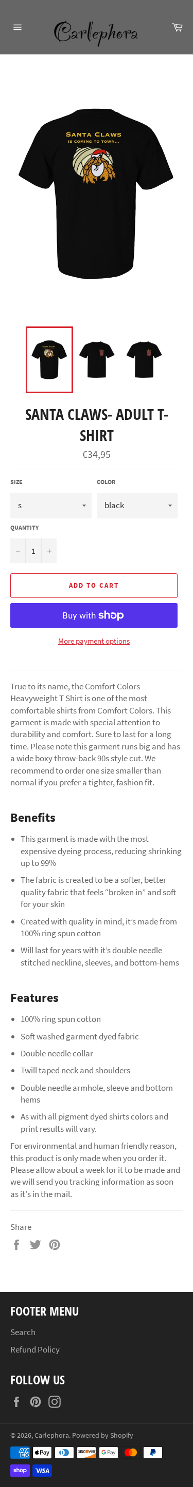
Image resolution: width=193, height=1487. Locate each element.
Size (16, 482)
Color (106, 482)
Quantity (24, 527)
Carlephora (51, 1435)
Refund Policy (35, 1349)
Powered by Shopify (102, 1435)
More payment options (94, 641)
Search (23, 1332)
